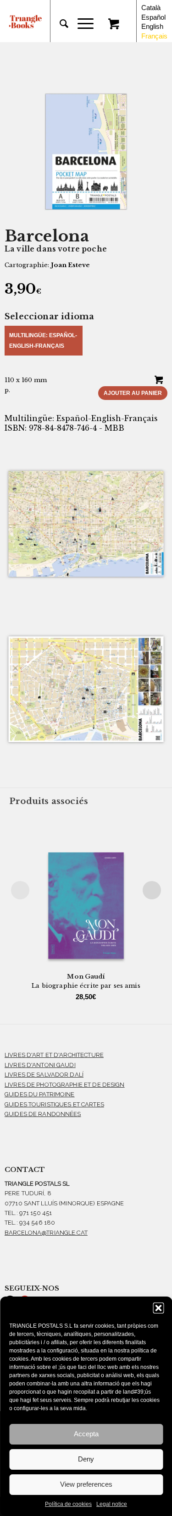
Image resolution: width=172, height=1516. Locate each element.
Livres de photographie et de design (65, 1084)
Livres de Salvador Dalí (44, 1074)
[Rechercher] (59, 24)
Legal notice (111, 1504)
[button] (158, 1308)
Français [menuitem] (154, 35)
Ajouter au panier (133, 393)
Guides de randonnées (43, 1114)
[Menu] (81, 24)
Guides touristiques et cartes (54, 1104)
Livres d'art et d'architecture (54, 1054)
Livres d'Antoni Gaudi (40, 1065)
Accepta (86, 1434)
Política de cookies (68, 1504)
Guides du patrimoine (40, 1094)
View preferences (86, 1484)
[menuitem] (59, 24)
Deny (86, 1459)
